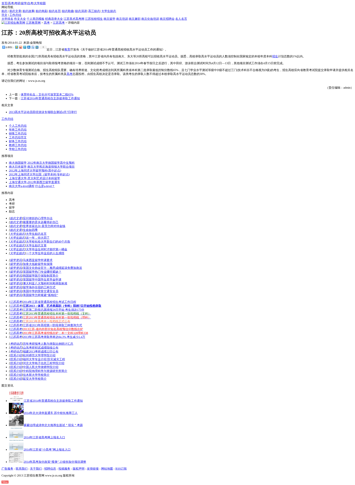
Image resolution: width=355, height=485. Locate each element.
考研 (17, 3)
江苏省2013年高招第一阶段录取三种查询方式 (52, 325)
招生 (275, 56)
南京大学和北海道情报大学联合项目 (51, 166)
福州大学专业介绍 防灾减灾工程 (44, 359)
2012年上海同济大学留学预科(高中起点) (35, 170)
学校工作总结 (18, 149)
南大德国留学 (18, 162)
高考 (11, 3)
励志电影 (42, 11)
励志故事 (28, 11)
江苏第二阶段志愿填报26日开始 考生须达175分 (53, 309)
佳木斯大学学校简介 (36, 374)
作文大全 (20, 18)
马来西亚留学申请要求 (38, 260)
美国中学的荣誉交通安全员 (40, 291)
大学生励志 (108, 11)
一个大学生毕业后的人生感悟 (45, 253)
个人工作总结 (18, 125)
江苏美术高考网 (74, 18)
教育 (67, 49)
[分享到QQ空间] (16, 47)
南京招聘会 (167, 18)
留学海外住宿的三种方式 (39, 287)
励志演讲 (81, 11)
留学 (24, 3)
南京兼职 (135, 18)
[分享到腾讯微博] (25, 47)
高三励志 (94, 11)
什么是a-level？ (45, 186)
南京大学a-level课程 (21, 186)
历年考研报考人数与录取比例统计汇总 (48, 343)
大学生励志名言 (36, 233)
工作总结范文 (18, 137)
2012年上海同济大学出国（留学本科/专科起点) (39, 174)
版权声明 (78, 468)
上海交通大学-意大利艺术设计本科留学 (34, 178)
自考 (30, 3)
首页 (4, 3)
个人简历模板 (35, 18)
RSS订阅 (121, 468)
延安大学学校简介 (35, 378)
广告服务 (7, 468)
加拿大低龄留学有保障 (38, 264)
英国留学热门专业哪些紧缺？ (42, 271)
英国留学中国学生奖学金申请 (42, 279)
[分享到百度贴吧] (33, 47)
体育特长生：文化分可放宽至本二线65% (47, 94)
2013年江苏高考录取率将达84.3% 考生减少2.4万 (54, 336)
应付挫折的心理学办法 (38, 218)
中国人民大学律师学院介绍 (40, 367)
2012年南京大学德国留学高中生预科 (51, 162)
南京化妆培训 (150, 18)
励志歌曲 (68, 11)
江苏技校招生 (94, 18)
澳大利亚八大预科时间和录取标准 (45, 283)
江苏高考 (59, 22)
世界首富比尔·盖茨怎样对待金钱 (44, 226)
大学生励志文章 (36, 245)
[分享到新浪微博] (20, 47)
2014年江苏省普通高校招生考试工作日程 (49, 301)
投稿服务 (64, 468)
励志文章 (15, 11)
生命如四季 (30, 229)
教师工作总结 (18, 145)
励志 (4, 11)
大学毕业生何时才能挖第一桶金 (46, 249)
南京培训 (122, 18)
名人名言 (181, 18)
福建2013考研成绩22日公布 (40, 351)
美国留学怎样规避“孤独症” (40, 295)
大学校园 (40, 3)
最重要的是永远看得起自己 (40, 222)
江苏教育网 (33, 22)
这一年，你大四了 (38, 237)
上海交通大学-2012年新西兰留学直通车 (34, 182)
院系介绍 (16, 355)
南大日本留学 (18, 166)
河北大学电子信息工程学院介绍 (43, 363)
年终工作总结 (18, 129)
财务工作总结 (18, 141)
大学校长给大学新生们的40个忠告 (48, 241)
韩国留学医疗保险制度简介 (40, 275)
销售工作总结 (18, 133)
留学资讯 (16, 260)
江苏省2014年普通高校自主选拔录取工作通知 (50, 98)
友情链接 (93, 468)
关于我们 (36, 468)
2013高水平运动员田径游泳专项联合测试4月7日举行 (43, 112)
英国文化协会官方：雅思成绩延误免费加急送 (52, 267)
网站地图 (107, 468)
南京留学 (109, 18)
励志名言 (55, 11)
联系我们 (22, 468)
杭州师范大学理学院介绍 (39, 355)
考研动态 (16, 343)
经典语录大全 (54, 18)
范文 (4, 14)
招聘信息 (50, 468)
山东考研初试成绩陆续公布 (40, 347)
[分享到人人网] (29, 47)
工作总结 (15, 14)
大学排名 (7, 18)
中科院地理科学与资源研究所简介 (45, 370)
